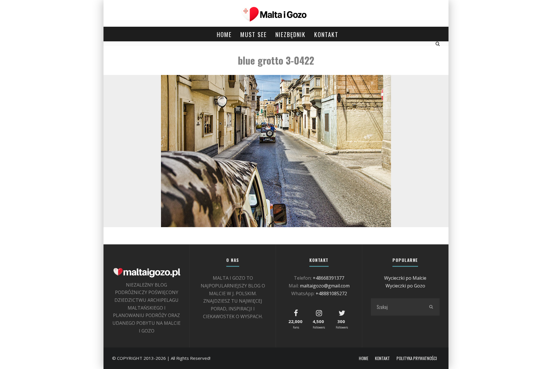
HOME (224, 34)
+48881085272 (331, 293)
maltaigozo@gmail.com (325, 286)
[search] (431, 307)
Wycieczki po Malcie (405, 278)
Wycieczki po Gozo (405, 286)
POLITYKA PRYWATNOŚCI (416, 358)
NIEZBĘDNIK (290, 34)
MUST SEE (253, 34)
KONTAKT (326, 34)
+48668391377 (328, 278)
